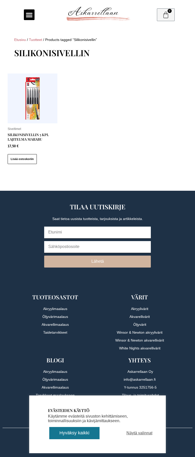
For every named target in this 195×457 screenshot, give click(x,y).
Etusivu (20, 40)
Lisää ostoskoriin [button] (22, 158)
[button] (29, 14)
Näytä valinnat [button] (139, 433)
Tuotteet (35, 40)
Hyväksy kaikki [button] (74, 432)
